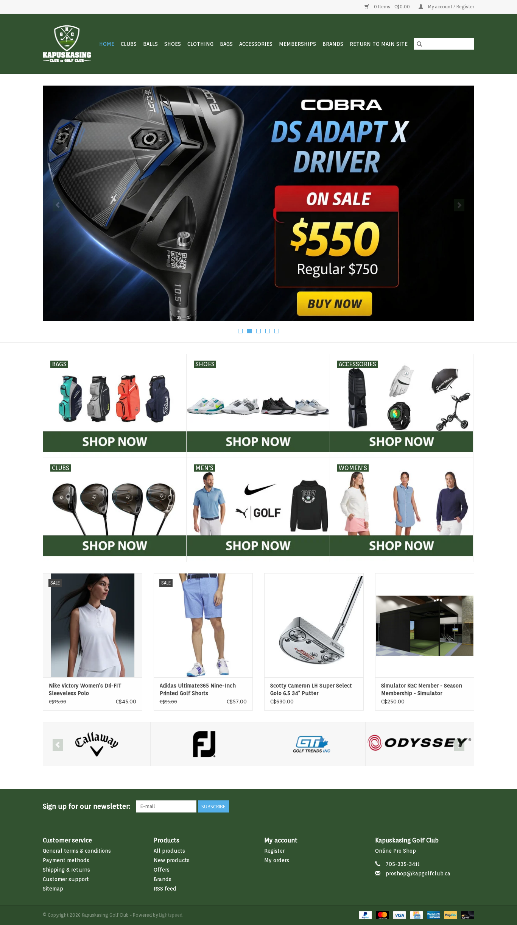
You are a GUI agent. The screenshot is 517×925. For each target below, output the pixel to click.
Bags (226, 44)
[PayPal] (364, 914)
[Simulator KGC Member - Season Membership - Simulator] (425, 625)
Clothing (200, 44)
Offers (162, 870)
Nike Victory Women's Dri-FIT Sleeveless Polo (85, 689)
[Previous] (58, 205)
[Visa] (398, 914)
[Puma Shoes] (258, 203)
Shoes (172, 44)
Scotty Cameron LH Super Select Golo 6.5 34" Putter (311, 689)
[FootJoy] (96, 744)
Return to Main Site (379, 44)
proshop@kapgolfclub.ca (418, 873)
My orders (276, 860)
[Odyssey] (311, 744)
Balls (150, 44)
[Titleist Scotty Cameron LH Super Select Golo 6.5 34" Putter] (314, 625)
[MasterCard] (381, 914)
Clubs (129, 44)
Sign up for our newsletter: (86, 806)
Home (106, 44)
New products (172, 860)
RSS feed (165, 889)
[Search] (419, 44)
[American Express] (432, 914)
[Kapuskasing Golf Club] (67, 43)
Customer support (66, 879)
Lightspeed (170, 915)
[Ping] (419, 744)
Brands (332, 44)
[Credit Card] (415, 914)
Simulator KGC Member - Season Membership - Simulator (421, 689)
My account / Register (450, 6)
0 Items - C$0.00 (392, 6)
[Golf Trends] (204, 744)
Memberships (297, 44)
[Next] (459, 205)
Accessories (256, 44)
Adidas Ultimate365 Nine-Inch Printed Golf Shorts (198, 689)
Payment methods (66, 860)
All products (169, 851)
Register (274, 851)
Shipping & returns (66, 870)
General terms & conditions (77, 851)
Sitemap (53, 889)
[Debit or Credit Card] (466, 914)
